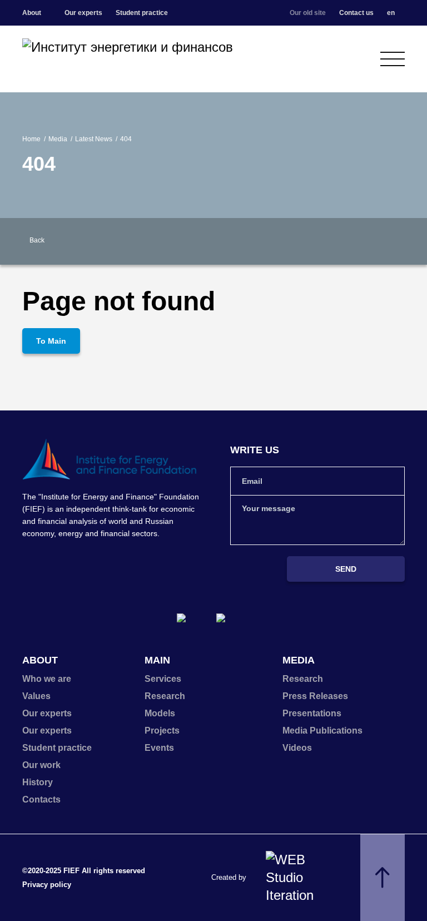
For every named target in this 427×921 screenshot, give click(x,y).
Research (165, 696)
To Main (51, 340)
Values (36, 696)
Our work (41, 765)
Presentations (311, 713)
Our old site (308, 13)
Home (31, 139)
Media (57, 139)
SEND (345, 569)
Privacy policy (46, 884)
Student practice (142, 13)
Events (159, 747)
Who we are (46, 679)
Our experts (83, 13)
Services (163, 679)
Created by (228, 877)
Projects (162, 730)
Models (160, 713)
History (37, 782)
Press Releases (315, 696)
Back (36, 240)
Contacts (41, 799)
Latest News (93, 139)
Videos (297, 747)
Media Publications (322, 730)
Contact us (356, 13)
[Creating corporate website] (299, 877)
